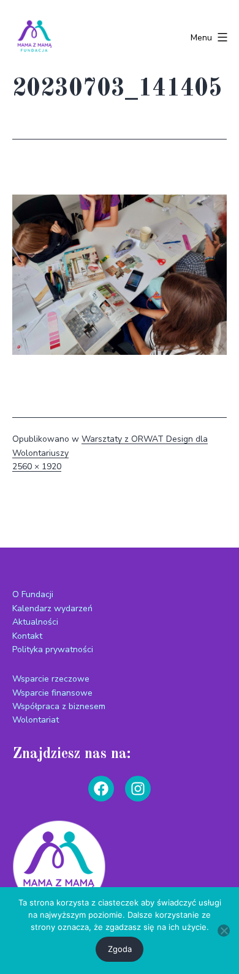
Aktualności (35, 622)
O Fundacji (32, 594)
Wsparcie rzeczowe (50, 679)
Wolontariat (35, 720)
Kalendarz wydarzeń (52, 608)
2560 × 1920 (36, 466)
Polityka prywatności (52, 649)
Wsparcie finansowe (52, 693)
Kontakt (27, 636)
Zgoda (120, 949)
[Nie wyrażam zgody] (224, 930)
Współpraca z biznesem (58, 706)
